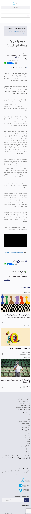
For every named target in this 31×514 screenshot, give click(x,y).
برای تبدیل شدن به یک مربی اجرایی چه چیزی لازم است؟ (15, 381)
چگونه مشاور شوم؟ (25, 427)
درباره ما (28, 419)
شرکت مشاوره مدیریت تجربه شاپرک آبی (13, 252)
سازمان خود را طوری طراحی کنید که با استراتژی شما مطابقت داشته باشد (17, 316)
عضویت (26, 500)
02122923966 (27, 460)
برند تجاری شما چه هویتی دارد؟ (20, 348)
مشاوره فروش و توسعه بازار (23, 409)
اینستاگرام (27, 453)
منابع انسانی (27, 435)
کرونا (29, 433)
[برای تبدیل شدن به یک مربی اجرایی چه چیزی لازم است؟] (15, 368)
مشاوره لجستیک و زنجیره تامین (23, 407)
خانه (29, 415)
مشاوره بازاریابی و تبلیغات (24, 403)
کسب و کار (27, 437)
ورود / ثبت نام (5, 11)
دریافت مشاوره (15, 19)
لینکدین (27, 451)
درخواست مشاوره (26, 423)
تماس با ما (28, 417)
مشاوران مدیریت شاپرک (23, 19)
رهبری (28, 439)
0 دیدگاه (15, 261)
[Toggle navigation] (28, 15)
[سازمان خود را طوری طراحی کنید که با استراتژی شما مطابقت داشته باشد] (15, 303)
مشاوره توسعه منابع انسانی (24, 399)
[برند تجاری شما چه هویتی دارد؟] (15, 337)
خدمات (28, 425)
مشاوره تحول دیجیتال (25, 405)
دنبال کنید (16, 57)
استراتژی (28, 441)
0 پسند (22, 261)
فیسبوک (27, 449)
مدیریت (28, 443)
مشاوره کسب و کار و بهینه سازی (23, 401)
